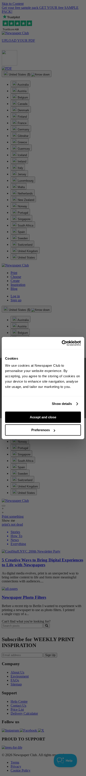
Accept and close (43, 417)
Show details (62, 404)
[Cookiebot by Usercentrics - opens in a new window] (62, 343)
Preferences (40, 430)
